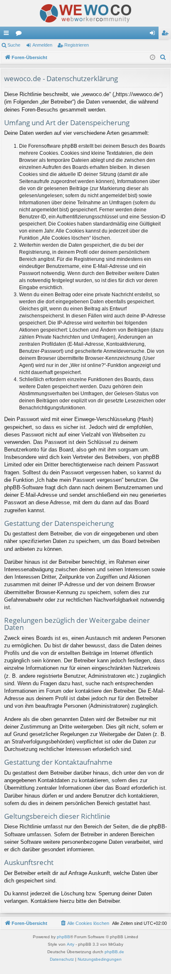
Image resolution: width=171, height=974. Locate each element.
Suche (13, 44)
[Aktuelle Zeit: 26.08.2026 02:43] (152, 57)
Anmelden (42, 44)
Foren (20, 34)
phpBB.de (114, 951)
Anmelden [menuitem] (154, 34)
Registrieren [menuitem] (166, 34)
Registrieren (76, 44)
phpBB (63, 936)
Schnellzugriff (7, 34)
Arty (70, 944)
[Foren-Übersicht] (85, 13)
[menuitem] (163, 57)
